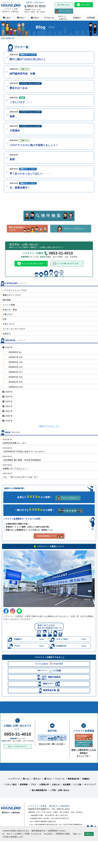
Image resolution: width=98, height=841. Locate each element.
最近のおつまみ (19, 87)
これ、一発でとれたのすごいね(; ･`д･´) (20, 477)
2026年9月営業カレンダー (15, 443)
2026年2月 (13, 382)
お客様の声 (44, 784)
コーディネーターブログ (14, 329)
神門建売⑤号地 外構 (22, 73)
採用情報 (91, 18)
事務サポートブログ (12, 295)
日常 (5, 319)
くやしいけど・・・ (21, 102)
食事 (12, 116)
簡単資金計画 (73, 779)
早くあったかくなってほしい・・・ (30, 173)
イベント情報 (9, 305)
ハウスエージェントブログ (15, 290)
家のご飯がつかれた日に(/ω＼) (27, 59)
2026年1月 (13, 387)
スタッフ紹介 (11, 784)
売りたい (21, 18)
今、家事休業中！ (20, 187)
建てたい (35, 18)
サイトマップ (90, 784)
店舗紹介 (77, 18)
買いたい (7, 18)
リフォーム (49, 18)
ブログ (33, 784)
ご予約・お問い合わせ (59, 790)
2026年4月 (13, 372)
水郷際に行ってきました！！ (16, 469)
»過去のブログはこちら (49, 426)
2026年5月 (13, 367)
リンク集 (77, 784)
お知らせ (56, 784)
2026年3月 (13, 377)
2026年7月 (13, 357)
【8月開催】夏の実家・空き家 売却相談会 (22, 460)
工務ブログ (8, 314)
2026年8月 (13, 352)
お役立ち (7, 334)
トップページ (14, 779)
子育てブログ (9, 324)
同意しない (77, 834)
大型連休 (15, 130)
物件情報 (7, 300)
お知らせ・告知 (10, 310)
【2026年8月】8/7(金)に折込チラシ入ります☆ (24, 451)
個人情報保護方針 (39, 790)
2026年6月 (13, 362)
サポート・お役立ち (63, 17)
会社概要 (66, 784)
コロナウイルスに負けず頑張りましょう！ (34, 145)
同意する (89, 834)
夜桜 (12, 159)
